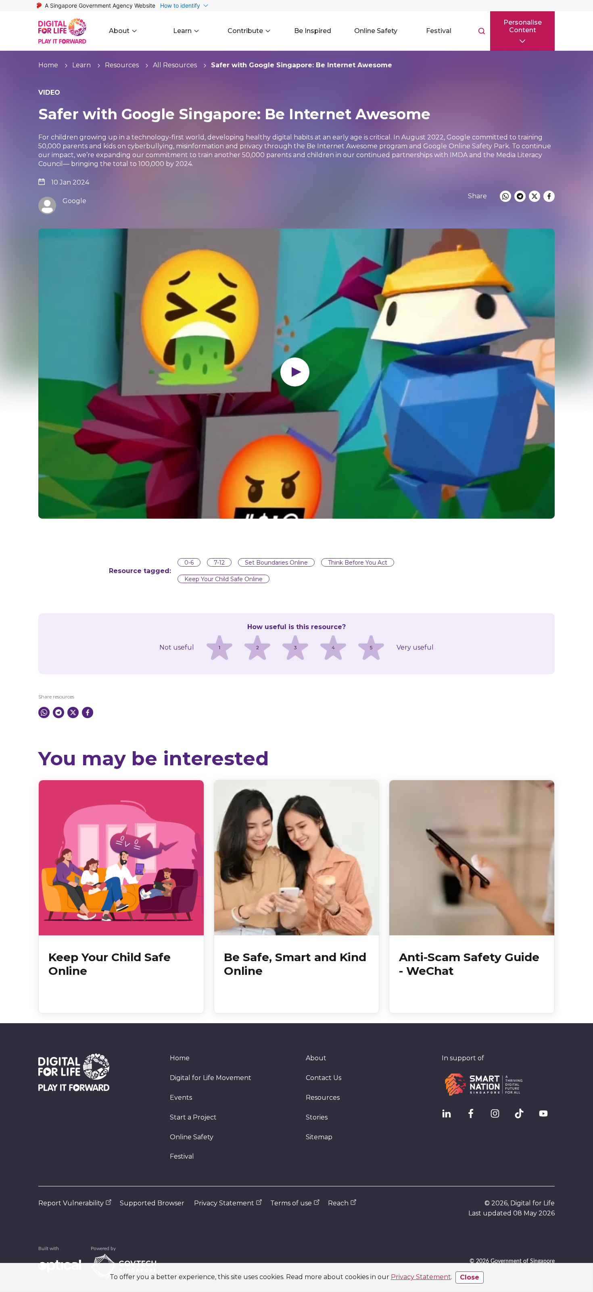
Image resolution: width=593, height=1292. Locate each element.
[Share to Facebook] (549, 196)
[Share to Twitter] (534, 196)
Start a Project (193, 1117)
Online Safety (191, 1137)
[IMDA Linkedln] (450, 1117)
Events (181, 1097)
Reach (338, 1203)
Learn (81, 65)
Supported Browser (152, 1203)
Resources (122, 65)
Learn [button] (182, 31)
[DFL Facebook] (474, 1117)
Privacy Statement (421, 1277)
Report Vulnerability (71, 1203)
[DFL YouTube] (547, 1117)
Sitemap (319, 1137)
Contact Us (323, 1078)
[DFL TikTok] (522, 1117)
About (316, 1058)
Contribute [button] (245, 31)
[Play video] (296, 373)
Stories (317, 1117)
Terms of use (291, 1203)
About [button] (119, 31)
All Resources (175, 65)
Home (48, 65)
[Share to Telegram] (520, 196)
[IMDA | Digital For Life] (62, 31)
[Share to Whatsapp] (505, 196)
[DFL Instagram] (498, 1117)
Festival (182, 1156)
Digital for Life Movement (210, 1078)
